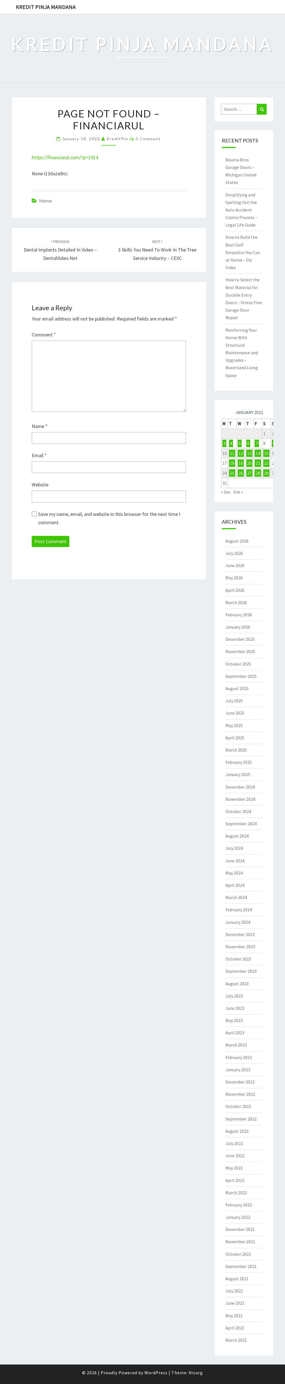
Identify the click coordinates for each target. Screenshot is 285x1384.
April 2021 (234, 1328)
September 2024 (241, 823)
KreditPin (117, 138)
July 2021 (234, 1291)
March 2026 (236, 602)
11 (232, 453)
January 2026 (237, 627)
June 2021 (234, 1303)
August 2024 (237, 836)
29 (266, 473)
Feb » (238, 492)
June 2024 (234, 860)
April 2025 (234, 737)
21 (258, 463)
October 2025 (238, 664)
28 (258, 473)
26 (241, 473)
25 (232, 473)
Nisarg (196, 1372)
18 (232, 463)
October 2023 (238, 959)
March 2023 (236, 1045)
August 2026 (237, 541)
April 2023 (234, 1032)
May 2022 (234, 1168)
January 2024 (237, 922)
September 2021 (241, 1266)
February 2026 (238, 614)
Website (40, 484)
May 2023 (234, 1020)
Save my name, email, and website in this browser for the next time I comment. (109, 518)
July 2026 (234, 553)
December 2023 (240, 934)
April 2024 (234, 885)
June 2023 (234, 1008)
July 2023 (234, 996)
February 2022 (238, 1205)
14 (258, 453)
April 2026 (234, 590)
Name (40, 426)
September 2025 (241, 676)
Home (45, 201)
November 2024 (240, 799)
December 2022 (240, 1082)
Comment (44, 334)
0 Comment (148, 138)
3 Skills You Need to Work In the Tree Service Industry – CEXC (157, 250)
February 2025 (238, 762)
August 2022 (237, 1131)
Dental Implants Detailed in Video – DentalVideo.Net (60, 250)
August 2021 (237, 1278)
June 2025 (234, 713)
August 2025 (237, 688)
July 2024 (234, 848)
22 (266, 463)
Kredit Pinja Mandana (46, 6)
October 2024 (238, 811)
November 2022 (240, 1094)
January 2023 (237, 1069)
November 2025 (240, 651)
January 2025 (237, 774)
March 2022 (236, 1192)
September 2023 (241, 971)
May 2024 (234, 873)
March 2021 (236, 1340)
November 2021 (240, 1241)
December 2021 (240, 1229)
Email (39, 455)
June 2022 (234, 1155)
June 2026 (234, 565)
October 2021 (238, 1254)
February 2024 (238, 909)
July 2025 (234, 700)
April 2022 (234, 1180)
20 (249, 463)
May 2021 (234, 1315)
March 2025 (236, 750)
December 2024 (240, 787)
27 (249, 473)
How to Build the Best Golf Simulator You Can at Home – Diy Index (242, 252)
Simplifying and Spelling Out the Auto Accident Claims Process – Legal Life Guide (241, 210)
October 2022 (238, 1106)
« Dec (226, 492)
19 (241, 463)
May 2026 (234, 577)
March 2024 (236, 897)
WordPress (156, 1372)
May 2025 (234, 725)
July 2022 (234, 1143)
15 (266, 453)
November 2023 (240, 946)
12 (241, 453)
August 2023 (237, 983)
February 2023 (238, 1057)
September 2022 (241, 1119)
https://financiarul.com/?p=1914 (65, 157)
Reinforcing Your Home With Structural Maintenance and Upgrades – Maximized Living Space (241, 352)
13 (249, 453)
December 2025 (240, 639)
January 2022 (237, 1217)
